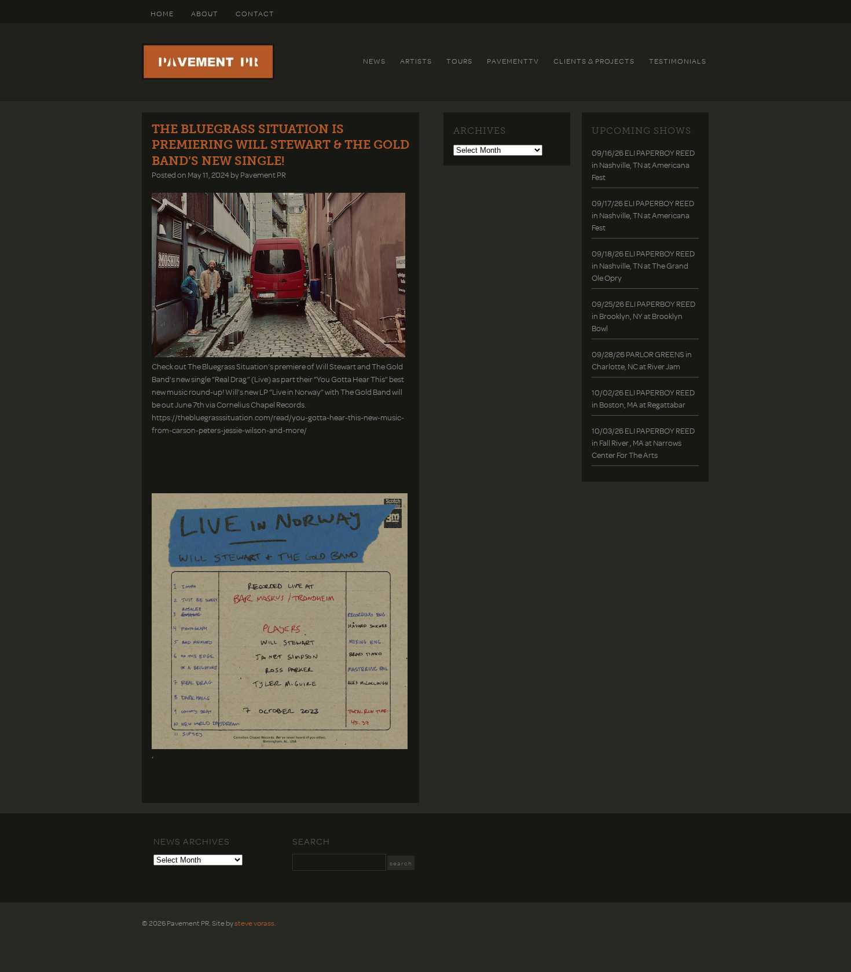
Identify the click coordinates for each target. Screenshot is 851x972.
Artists (416, 61)
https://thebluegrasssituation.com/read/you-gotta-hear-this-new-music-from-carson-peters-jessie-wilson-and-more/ (278, 423)
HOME (162, 13)
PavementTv (513, 61)
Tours (459, 61)
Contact (255, 13)
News (374, 61)
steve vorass (254, 923)
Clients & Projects (593, 61)
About (204, 13)
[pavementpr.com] (208, 77)
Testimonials (677, 61)
